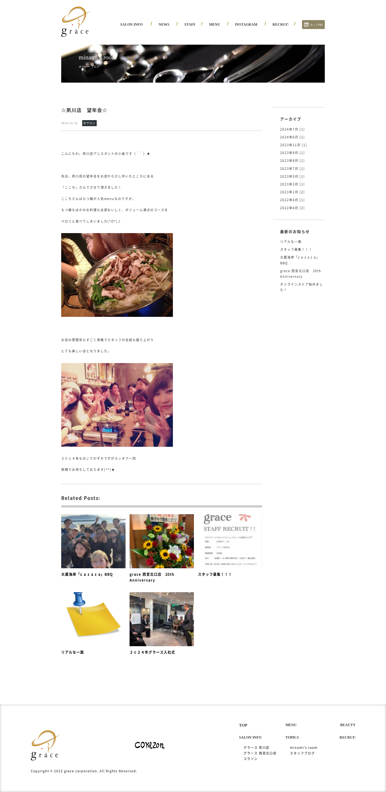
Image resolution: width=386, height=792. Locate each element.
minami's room (304, 747)
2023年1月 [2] (292, 192)
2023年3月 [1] (292, 184)
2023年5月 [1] (292, 176)
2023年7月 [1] (292, 168)
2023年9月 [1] (292, 152)
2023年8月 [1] (292, 160)
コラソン (131, 50)
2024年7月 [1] (292, 129)
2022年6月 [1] (292, 199)
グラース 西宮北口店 (140, 42)
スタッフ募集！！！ (296, 249)
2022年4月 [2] (292, 207)
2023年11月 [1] (293, 144)
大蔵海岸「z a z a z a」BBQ (300, 260)
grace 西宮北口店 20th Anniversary (300, 273)
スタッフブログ (302, 753)
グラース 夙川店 (137, 34)
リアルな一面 (291, 241)
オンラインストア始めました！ (301, 287)
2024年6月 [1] (292, 137)
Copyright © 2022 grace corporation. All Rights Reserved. (84, 771)
